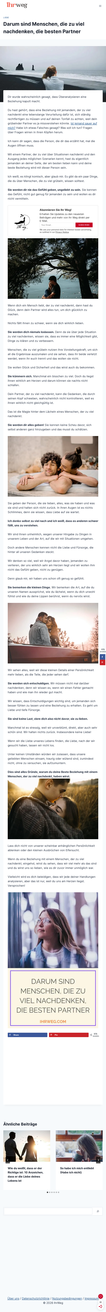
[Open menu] (100, 6)
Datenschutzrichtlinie (36, 1298)
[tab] (47, 1192)
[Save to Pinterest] (102, 662)
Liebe (6, 17)
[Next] (98, 1160)
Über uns (13, 1298)
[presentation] (26, 1146)
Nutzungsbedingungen (67, 1298)
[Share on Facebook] (102, 657)
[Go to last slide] (8, 1160)
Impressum (92, 1298)
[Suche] (98, 1211)
